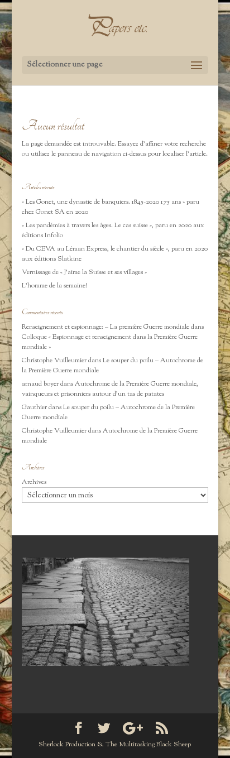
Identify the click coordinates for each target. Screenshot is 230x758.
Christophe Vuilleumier (54, 361)
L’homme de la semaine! (54, 286)
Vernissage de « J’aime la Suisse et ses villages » (84, 272)
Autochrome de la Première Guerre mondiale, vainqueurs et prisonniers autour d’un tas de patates (110, 389)
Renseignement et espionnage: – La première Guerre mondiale (105, 327)
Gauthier (34, 407)
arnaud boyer (40, 384)
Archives (34, 482)
